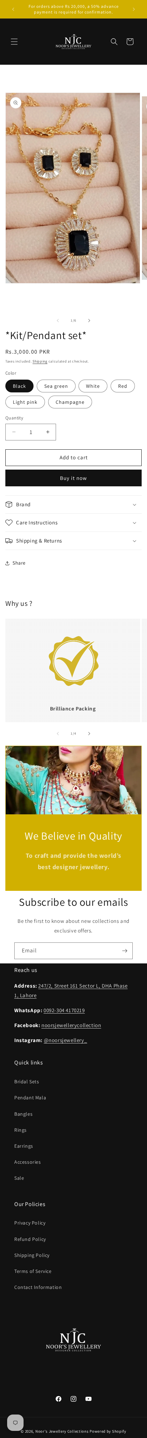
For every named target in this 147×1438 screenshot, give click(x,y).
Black (19, 386)
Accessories (27, 1162)
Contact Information (38, 1287)
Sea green (56, 386)
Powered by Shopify (108, 1431)
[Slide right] (89, 320)
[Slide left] (58, 320)
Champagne (70, 402)
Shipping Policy (32, 1255)
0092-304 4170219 (64, 1010)
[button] (14, 41)
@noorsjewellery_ (65, 1040)
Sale (19, 1178)
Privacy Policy (29, 1223)
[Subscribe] (124, 950)
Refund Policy (30, 1239)
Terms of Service (33, 1271)
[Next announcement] (134, 9)
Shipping (39, 361)
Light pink (25, 402)
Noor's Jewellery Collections (62, 1431)
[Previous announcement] (13, 9)
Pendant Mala (30, 1097)
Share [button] (19, 563)
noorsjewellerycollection (71, 1025)
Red (122, 386)
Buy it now (73, 478)
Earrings (23, 1146)
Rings (20, 1130)
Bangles (23, 1114)
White (93, 386)
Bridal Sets (26, 1081)
